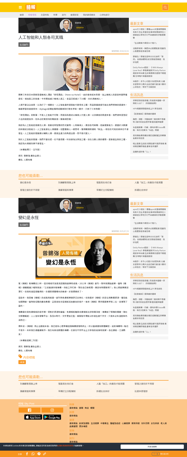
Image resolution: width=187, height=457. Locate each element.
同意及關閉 (152, 446)
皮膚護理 (73, 426)
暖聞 (92, 407)
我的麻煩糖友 (89, 15)
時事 (55, 15)
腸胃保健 (136, 423)
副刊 (64, 15)
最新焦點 (73, 407)
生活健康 (95, 423)
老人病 (164, 423)
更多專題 (83, 426)
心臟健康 (126, 423)
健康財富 (74, 15)
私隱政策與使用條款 (65, 445)
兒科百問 (145, 423)
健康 (22, 15)
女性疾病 (155, 423)
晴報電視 (32, 15)
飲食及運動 (84, 423)
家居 (23, 362)
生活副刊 (24, 44)
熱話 (87, 407)
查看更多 (80, 27)
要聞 (81, 407)
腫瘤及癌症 (115, 423)
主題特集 (45, 15)
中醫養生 (104, 423)
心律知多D (104, 15)
